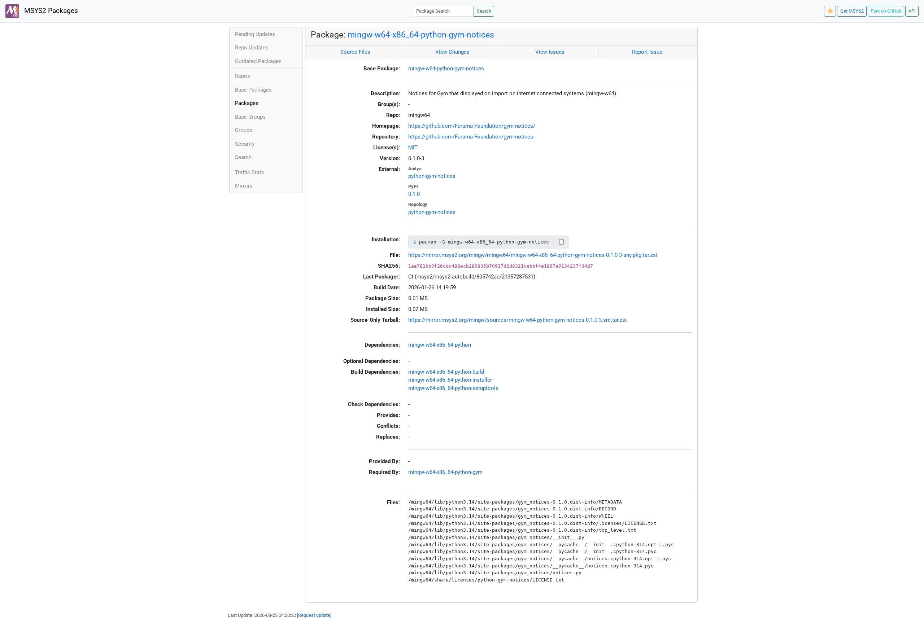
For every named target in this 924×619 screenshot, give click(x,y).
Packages (246, 103)
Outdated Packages (258, 61)
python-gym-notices (432, 176)
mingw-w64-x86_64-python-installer (450, 380)
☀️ (830, 11)
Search (484, 11)
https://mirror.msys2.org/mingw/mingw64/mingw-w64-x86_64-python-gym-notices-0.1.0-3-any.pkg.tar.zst (533, 255)
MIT (413, 147)
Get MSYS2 (852, 11)
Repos (242, 76)
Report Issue (647, 52)
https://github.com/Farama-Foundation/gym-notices (470, 136)
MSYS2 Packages (50, 11)
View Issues (550, 52)
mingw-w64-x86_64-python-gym (445, 472)
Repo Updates (252, 47)
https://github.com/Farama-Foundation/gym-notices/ (471, 126)
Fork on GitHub (886, 11)
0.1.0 (414, 194)
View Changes (452, 52)
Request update (314, 615)
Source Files (355, 52)
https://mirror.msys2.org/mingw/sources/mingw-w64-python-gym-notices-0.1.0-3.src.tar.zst (517, 320)
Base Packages (253, 90)
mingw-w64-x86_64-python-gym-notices (421, 34)
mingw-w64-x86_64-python (439, 345)
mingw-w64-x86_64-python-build (446, 372)
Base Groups (250, 117)
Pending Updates (255, 34)
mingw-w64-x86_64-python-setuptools (453, 388)
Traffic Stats (249, 172)
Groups (243, 130)
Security (244, 144)
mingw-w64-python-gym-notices (446, 68)
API (912, 11)
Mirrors (244, 186)
